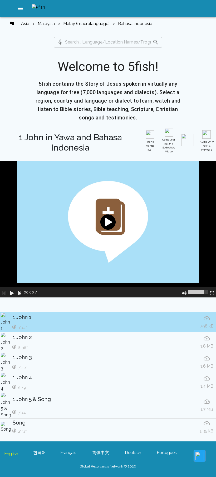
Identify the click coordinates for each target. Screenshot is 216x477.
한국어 (39, 452)
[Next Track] (20, 292)
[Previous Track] (4, 292)
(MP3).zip (207, 145)
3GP (150, 145)
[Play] (12, 292)
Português (167, 452)
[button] (20, 8)
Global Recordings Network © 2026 (108, 466)
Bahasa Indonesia (135, 23)
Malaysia (46, 23)
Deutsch (133, 452)
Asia (25, 23)
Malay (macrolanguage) (86, 23)
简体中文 (100, 452)
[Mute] (184, 292)
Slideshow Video (168, 145)
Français (68, 452)
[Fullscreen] (212, 292)
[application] (108, 229)
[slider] (198, 292)
